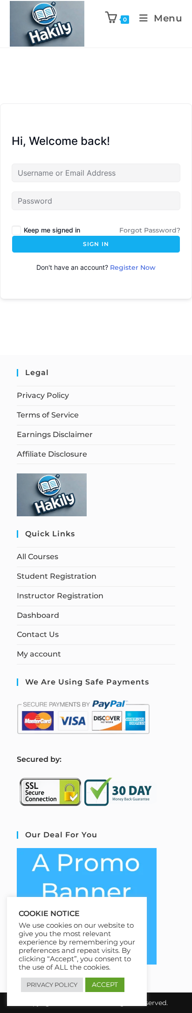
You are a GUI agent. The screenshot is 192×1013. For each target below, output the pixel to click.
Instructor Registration (60, 595)
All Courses (37, 556)
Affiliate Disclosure (52, 454)
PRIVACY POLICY (52, 984)
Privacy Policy (43, 395)
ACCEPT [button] (105, 984)
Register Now (133, 267)
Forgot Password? (149, 230)
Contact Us (38, 634)
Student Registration (56, 576)
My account (39, 654)
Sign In (96, 243)
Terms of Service (48, 415)
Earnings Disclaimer (55, 434)
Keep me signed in (52, 230)
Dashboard (38, 615)
